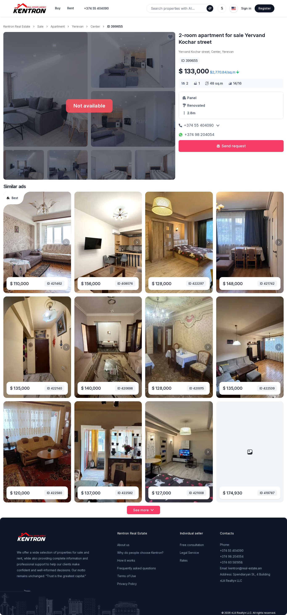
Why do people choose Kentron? (140, 552)
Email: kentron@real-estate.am (241, 568)
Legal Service (189, 552)
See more (141, 510)
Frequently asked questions (136, 568)
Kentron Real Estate (16, 26)
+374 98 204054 (199, 134)
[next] (66, 242)
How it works (126, 560)
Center (95, 26)
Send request (234, 146)
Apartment (58, 26)
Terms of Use (126, 576)
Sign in (246, 8)
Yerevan (77, 26)
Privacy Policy (127, 584)
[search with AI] (210, 8)
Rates (184, 560)
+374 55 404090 (96, 8)
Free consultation (192, 545)
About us (123, 545)
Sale (40, 26)
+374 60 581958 (231, 562)
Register (264, 8)
